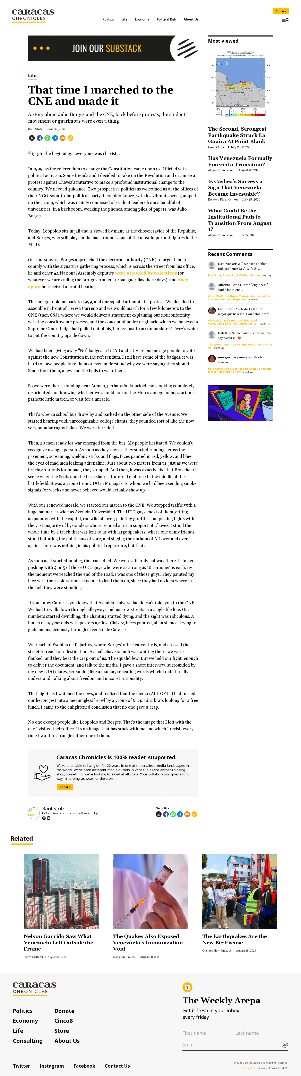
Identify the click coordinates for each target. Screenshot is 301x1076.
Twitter (21, 1066)
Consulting (28, 1040)
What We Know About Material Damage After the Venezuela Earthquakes (239, 297)
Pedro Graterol (33, 957)
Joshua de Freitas (124, 957)
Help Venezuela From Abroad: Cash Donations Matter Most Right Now (239, 370)
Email (48, 818)
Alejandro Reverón (220, 170)
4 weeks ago (266, 275)
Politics (108, 19)
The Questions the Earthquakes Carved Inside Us (240, 346)
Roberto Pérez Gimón (223, 199)
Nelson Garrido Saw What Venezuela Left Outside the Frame (58, 942)
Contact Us (117, 1066)
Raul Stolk (35, 129)
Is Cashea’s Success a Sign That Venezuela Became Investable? (235, 187)
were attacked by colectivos (146, 273)
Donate (281, 11)
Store (61, 1030)
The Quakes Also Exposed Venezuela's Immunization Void (148, 942)
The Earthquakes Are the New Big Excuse (234, 939)
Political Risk (166, 19)
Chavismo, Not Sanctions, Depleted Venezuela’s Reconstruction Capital (232, 322)
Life (124, 19)
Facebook (84, 1066)
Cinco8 (63, 1020)
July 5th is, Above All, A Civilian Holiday (234, 275)
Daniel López (217, 147)
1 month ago (252, 299)
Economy (142, 19)
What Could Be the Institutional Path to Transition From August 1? (239, 220)
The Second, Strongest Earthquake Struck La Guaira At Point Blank (237, 135)
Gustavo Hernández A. (217, 950)
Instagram (52, 1066)
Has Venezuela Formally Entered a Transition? (240, 161)
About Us (191, 19)
